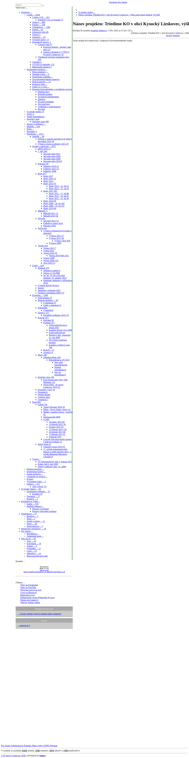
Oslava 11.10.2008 (51, 273)
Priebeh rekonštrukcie (60, 368)
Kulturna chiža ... (39, 84)
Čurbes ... (36, 459)
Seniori (41, 288)
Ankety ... (32, 546)
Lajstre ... (33, 15)
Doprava (41, 99)
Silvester (41, 218)
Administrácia (16, 745)
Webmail (53, 745)
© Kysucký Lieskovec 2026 (13, 755)
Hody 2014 (48, 181)
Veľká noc (42, 228)
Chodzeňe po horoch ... (37, 476)
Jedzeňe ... (38, 136)
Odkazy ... (33, 484)
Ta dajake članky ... (31, 489)
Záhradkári (42, 308)
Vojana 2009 (48, 258)
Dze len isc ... (28, 538)
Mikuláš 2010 (50, 216)
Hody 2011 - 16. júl (59, 196)
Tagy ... (31, 541)
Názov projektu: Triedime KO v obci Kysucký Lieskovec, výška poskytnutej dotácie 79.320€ (119, 15)
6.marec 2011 (56, 427)
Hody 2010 (49, 201)
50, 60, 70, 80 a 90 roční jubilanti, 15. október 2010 (54, 276)
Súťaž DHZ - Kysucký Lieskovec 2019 (53, 386)
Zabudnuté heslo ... (35, 536)
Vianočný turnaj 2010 (54, 447)
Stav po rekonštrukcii (60, 373)
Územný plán (45, 44)
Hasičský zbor (46, 377)
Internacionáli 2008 (51, 417)
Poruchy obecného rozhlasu (44, 511)
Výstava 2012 (56, 236)
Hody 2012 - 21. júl (59, 188)
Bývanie (41, 109)
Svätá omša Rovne (57, 332)
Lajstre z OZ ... (40, 17)
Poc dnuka (122, 2)
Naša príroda (45, 298)
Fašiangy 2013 (51, 169)
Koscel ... (48, 350)
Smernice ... (38, 37)
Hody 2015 (49, 179)
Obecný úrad (44, 570)
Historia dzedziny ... (48, 300)
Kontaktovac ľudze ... (30, 501)
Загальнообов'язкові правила (45, 79)
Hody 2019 (49, 208)
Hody (42, 174)
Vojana (43, 246)
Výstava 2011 (56, 238)
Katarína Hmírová (99, 30)
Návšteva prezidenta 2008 (51, 293)
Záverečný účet (40, 32)
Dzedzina (113, 2)
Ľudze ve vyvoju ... (40, 87)
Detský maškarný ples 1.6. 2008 (52, 466)
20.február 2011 (57, 432)
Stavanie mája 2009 (51, 156)
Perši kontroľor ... (41, 82)
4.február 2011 (55, 437)
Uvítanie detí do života (48, 285)
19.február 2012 (57, 424)
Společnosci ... (29, 514)
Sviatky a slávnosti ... (44, 146)
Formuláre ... (34, 548)
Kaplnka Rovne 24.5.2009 (60, 330)
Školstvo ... (32, 516)
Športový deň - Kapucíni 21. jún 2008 (59, 336)
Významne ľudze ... (36, 481)
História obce (43, 92)
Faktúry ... (38, 25)
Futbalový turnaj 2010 (53, 223)
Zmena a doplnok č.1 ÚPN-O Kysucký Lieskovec (56, 53)
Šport (36, 402)
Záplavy (43, 313)
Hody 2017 (48, 176)
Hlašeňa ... (33, 126)
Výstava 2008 (55, 243)
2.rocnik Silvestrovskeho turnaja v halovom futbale (57, 440)
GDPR (45, 745)
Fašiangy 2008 (49, 171)
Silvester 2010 (49, 226)
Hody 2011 (50, 191)
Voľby (30, 114)
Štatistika (27, 745)
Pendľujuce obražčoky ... (33, 529)
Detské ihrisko (44, 394)
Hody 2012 (49, 183)
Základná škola (51, 357)
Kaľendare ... (34, 543)
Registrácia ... (33, 534)
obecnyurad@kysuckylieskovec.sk (35, 572)
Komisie (37, 494)
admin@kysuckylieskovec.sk (55, 572)
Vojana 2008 (50, 260)
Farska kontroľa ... (35, 474)
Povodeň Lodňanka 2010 (56, 315)
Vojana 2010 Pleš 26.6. (59, 255)
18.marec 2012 (57, 422)
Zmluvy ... (38, 22)
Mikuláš (43, 211)
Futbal (42, 404)
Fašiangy (43, 164)
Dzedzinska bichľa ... (36, 471)
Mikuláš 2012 (50, 213)
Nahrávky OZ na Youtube (50, 20)
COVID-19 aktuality (43, 64)
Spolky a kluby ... (36, 521)
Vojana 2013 (49, 248)
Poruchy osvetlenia (40, 509)
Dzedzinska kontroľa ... (37, 69)
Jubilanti (43, 268)
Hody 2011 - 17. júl (59, 193)
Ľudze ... (38, 265)
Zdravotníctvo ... (35, 526)
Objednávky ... (41, 27)
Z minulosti (49, 303)
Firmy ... (32, 524)
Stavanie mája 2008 (51, 159)
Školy (42, 355)
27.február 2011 (58, 429)
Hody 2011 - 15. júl (59, 198)
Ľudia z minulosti (52, 305)
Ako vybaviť (39, 486)
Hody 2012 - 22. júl (59, 186)
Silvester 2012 (51, 221)
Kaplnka (49, 322)
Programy (32, 131)
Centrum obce (44, 397)
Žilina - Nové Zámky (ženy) (57, 409)
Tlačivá (36, 35)
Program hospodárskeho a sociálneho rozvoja (52, 89)
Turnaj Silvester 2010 (54, 407)
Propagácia (42, 392)
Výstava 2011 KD (62, 241)
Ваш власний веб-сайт (37, 556)
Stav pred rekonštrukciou (60, 363)
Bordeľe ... (32, 499)
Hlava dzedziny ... (40, 72)
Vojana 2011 (48, 250)
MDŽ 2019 (44, 149)
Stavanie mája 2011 (51, 154)
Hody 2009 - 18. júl (53, 203)
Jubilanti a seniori (51, 270)
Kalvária (48, 320)
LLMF (46, 419)
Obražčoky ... (35, 134)
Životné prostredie (46, 102)
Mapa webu (36, 745)
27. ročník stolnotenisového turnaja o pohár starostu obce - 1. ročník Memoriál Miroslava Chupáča (57, 453)
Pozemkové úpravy (41, 42)
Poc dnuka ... (27, 531)
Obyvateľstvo (44, 104)
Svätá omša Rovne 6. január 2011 (58, 326)
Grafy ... (32, 551)
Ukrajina (37, 62)
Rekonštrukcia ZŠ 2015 (59, 360)
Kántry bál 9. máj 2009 (48, 464)
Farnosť (43, 318)
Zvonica (48, 352)
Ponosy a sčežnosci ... (36, 124)
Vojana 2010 (50, 253)
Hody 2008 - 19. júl (53, 206)
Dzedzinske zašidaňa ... (42, 77)
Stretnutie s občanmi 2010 (49, 290)
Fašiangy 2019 (51, 166)
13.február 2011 (57, 434)
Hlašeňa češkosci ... (35, 506)
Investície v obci (46, 390)
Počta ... (30, 129)
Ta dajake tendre (35, 111)
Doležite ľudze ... (40, 74)
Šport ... (31, 519)
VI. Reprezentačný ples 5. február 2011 (55, 462)
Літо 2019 (49, 263)
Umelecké (43, 399)
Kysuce (30, 479)
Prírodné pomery (45, 94)
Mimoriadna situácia (42, 67)
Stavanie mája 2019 (52, 161)
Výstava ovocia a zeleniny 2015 (53, 144)
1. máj (42, 151)
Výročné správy (40, 39)
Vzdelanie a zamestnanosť (49, 107)
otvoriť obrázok (173, 35)
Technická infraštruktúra (48, 97)
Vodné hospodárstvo (36, 116)
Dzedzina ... (26, 12)
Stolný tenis (44, 444)
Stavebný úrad (33, 119)
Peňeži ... (37, 30)
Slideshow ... (34, 553)
